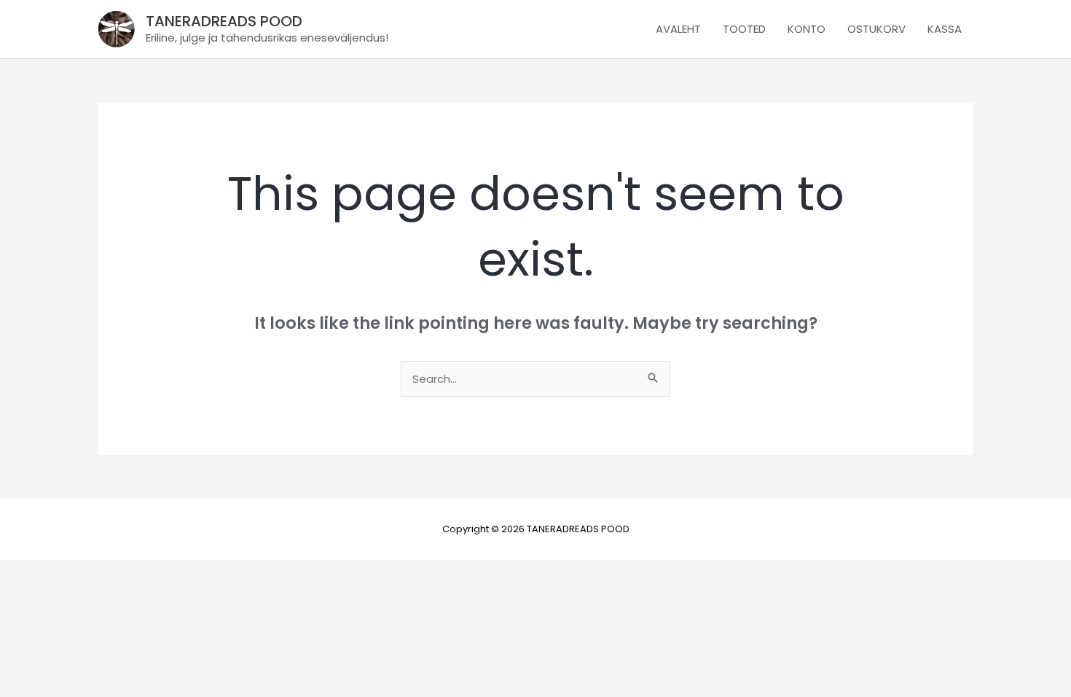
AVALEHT (678, 28)
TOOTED (744, 28)
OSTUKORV (876, 28)
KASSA (944, 28)
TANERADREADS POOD (224, 21)
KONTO (806, 28)
